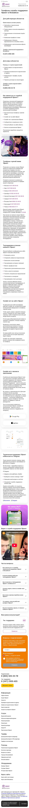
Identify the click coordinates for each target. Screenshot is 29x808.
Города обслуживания (7, 754)
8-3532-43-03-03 (14, 193)
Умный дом (4, 723)
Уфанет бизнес (5, 695)
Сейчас (7, 655)
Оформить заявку (7, 685)
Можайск (5, 1)
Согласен (24, 803)
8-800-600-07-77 (13, 206)
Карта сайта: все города (7, 777)
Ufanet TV (3, 727)
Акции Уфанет (4, 697)
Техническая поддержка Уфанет (9, 747)
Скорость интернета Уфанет (8, 709)
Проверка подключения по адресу (10, 702)
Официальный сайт (6, 757)
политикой (21, 659)
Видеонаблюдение (6, 716)
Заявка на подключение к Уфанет (9, 704)
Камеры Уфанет (5, 766)
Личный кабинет (5, 759)
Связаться (14, 631)
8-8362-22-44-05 (16, 201)
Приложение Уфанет (6, 730)
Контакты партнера (6, 750)
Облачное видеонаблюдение (8, 718)
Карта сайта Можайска (7, 779)
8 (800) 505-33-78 (23, 5)
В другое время (15, 655)
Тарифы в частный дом (7, 741)
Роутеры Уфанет (5, 768)
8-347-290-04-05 (13, 185)
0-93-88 (23, 212)
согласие (10, 658)
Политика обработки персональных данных (13, 793)
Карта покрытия (5, 707)
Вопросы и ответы (6, 752)
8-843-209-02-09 (13, 191)
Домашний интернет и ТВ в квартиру (10, 739)
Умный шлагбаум (5, 725)
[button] (14, 569)
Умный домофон (5, 720)
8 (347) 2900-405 (8, 54)
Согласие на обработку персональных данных (14, 797)
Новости (3, 700)
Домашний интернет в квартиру (9, 736)
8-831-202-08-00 (19, 196)
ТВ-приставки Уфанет (6, 770)
